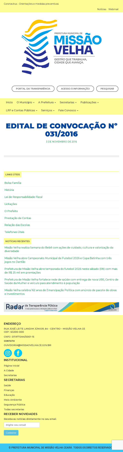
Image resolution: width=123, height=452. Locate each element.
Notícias (101, 9)
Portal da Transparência (33, 88)
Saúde (7, 385)
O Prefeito (11, 211)
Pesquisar (107, 88)
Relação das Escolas (17, 225)
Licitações (10, 204)
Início (9, 102)
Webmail (113, 9)
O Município (25, 102)
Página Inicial (11, 365)
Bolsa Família (12, 182)
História (9, 189)
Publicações (88, 102)
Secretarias (67, 102)
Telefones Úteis (14, 232)
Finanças (9, 390)
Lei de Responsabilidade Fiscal (23, 197)
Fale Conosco (67, 110)
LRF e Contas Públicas (21, 110)
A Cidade (9, 370)
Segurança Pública (14, 404)
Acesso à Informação (75, 88)
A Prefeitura (46, 102)
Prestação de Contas (17, 218)
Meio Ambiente (13, 399)
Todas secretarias (14, 409)
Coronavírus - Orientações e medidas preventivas (31, 3)
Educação (9, 395)
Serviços (47, 110)
